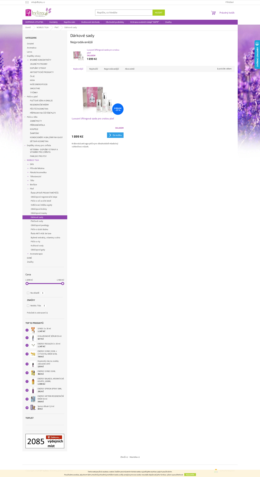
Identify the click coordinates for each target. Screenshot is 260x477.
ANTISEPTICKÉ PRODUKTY (42, 72)
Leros (29, 51)
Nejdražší (93, 68)
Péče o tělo (32, 117)
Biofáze (33, 184)
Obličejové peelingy (40, 225)
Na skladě (37, 292)
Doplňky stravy (34, 56)
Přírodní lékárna (37, 168)
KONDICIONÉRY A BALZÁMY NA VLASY (46, 137)
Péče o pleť (32, 96)
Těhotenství (35, 176)
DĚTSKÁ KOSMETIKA (39, 141)
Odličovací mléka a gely (41, 205)
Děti (32, 164)
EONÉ (29, 258)
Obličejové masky (39, 213)
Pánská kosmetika (38, 172)
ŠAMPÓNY (34, 133)
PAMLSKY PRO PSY (38, 156)
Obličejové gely (38, 249)
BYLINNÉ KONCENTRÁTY (40, 60)
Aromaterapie (36, 253)
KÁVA (32, 80)
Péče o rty (35, 241)
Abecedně (129, 68)
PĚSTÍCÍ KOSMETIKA (39, 108)
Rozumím (190, 475)
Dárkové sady (37, 217)
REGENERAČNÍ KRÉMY (39, 104)
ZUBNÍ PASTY (36, 121)
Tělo (32, 180)
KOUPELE (34, 129)
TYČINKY (34, 92)
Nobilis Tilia (38, 305)
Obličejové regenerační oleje (44, 196)
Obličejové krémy (39, 209)
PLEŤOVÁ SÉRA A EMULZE (41, 100)
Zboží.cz (124, 457)
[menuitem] (34, 22)
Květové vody (37, 245)
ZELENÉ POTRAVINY (38, 64)
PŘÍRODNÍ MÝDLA (37, 125)
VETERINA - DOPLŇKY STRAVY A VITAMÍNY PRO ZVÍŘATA (44, 151)
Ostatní (30, 43)
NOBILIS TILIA (33, 160)
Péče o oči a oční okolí (41, 200)
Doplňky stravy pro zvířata (39, 145)
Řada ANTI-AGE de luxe (41, 233)
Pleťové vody (37, 221)
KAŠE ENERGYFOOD (39, 84)
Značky (30, 261)
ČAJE (32, 76)
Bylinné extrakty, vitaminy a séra (45, 237)
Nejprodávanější (111, 68)
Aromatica (31, 47)
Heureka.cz (135, 457)
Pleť (32, 188)
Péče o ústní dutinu (39, 229)
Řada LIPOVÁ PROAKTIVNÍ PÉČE (45, 192)
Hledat (158, 12)
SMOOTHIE (35, 88)
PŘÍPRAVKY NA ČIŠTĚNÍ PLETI (43, 113)
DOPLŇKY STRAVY (38, 68)
